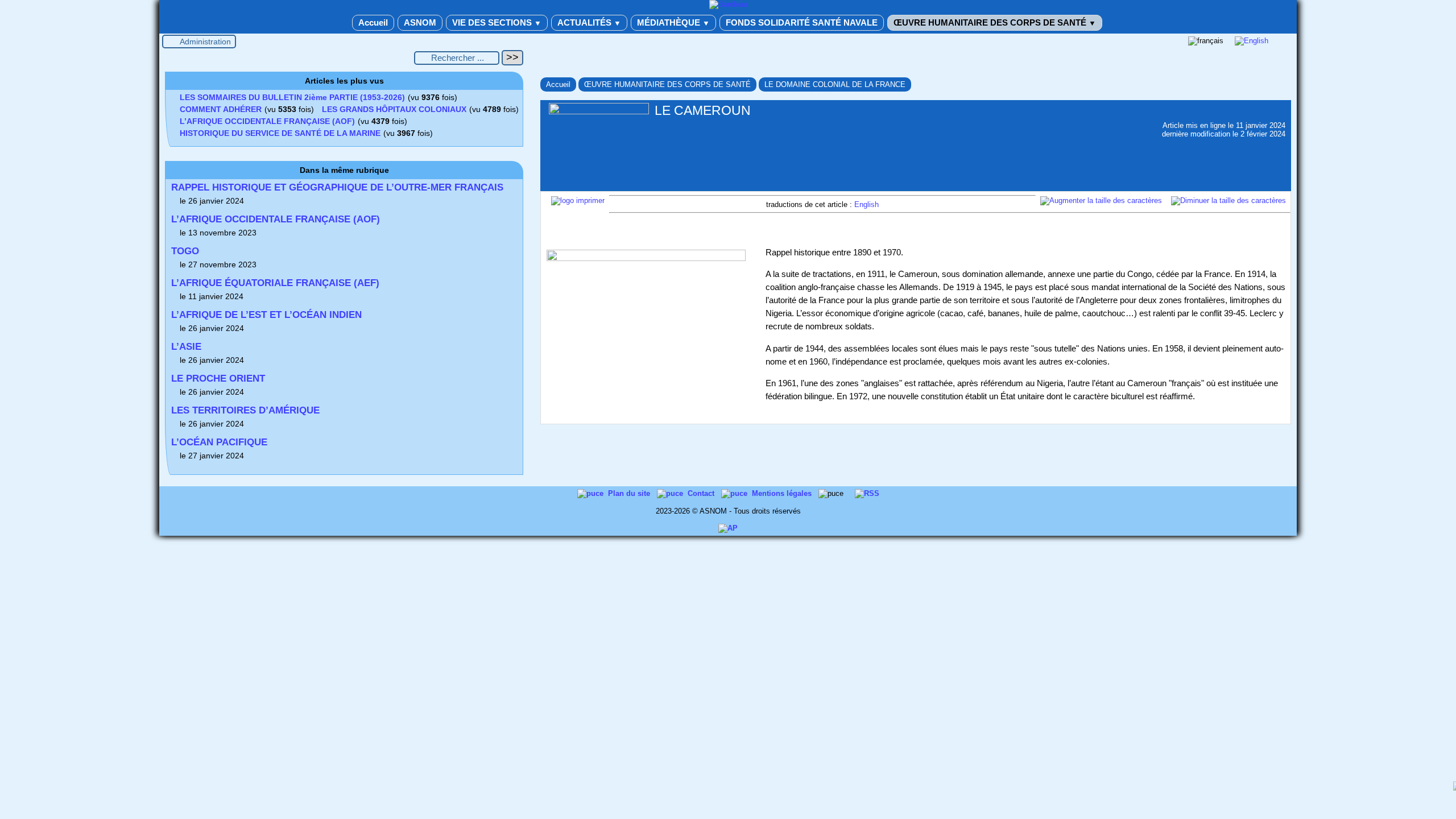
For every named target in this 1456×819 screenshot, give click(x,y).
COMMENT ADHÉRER (221, 109)
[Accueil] (728, 4)
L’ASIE (186, 346)
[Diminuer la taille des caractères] (1228, 200)
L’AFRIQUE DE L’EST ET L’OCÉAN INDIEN (266, 314)
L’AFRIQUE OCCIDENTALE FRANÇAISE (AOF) (267, 121)
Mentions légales (783, 493)
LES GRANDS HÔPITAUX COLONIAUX (394, 109)
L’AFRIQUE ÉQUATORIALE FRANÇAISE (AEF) (275, 283)
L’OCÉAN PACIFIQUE (219, 442)
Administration (205, 41)
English (866, 204)
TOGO (185, 251)
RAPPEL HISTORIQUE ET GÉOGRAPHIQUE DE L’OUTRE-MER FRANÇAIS (337, 187)
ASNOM (420, 22)
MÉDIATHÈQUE (673, 22)
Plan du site (630, 493)
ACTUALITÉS (589, 22)
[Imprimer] (578, 200)
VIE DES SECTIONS (496, 22)
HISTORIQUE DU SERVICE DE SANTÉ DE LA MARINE (280, 133)
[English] (1251, 40)
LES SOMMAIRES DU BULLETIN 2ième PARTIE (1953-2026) (292, 97)
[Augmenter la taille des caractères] (1101, 200)
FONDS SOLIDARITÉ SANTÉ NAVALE (802, 22)
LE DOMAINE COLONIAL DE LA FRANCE (834, 84)
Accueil (373, 22)
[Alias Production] (728, 528)
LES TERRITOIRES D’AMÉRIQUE (245, 410)
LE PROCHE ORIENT (218, 378)
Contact (702, 493)
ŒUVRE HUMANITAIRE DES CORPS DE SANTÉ (995, 22)
